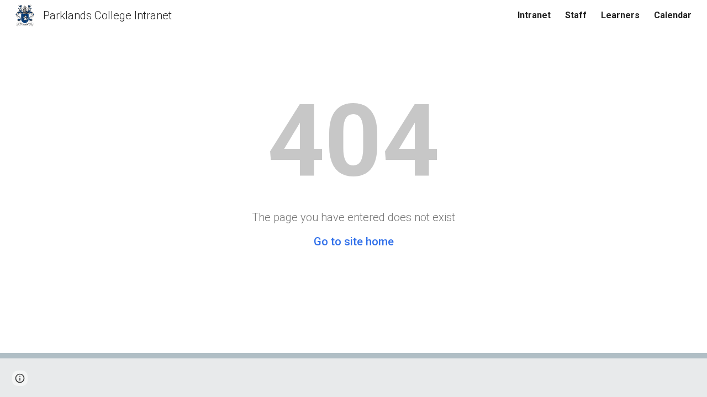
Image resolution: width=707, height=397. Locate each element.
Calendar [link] (673, 15)
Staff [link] (576, 15)
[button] (20, 378)
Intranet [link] (534, 15)
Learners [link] (620, 15)
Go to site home (354, 241)
